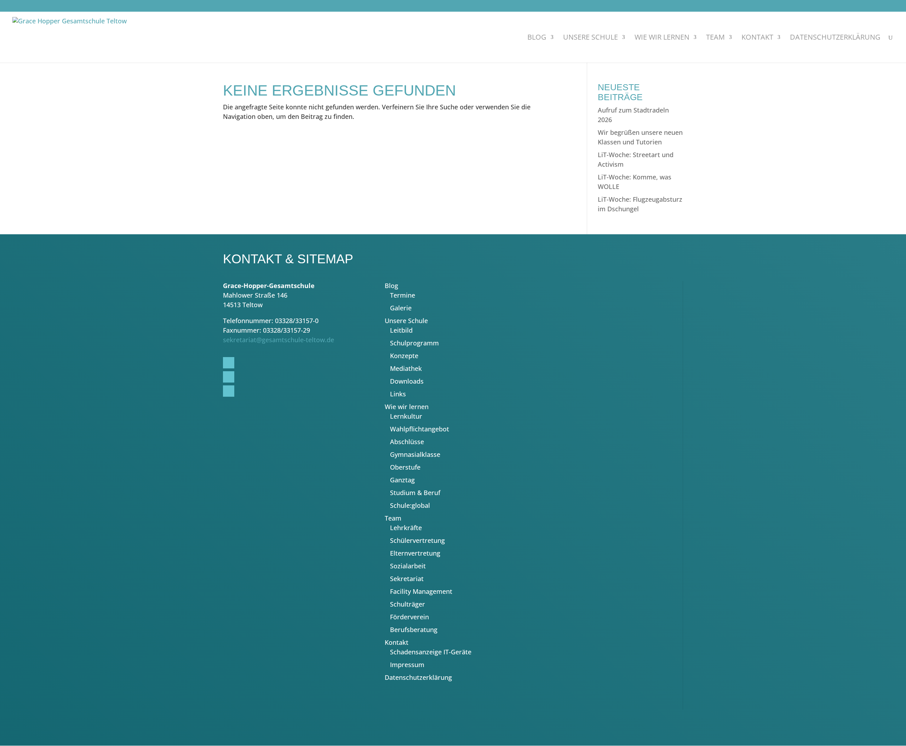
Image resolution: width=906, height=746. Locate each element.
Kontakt (757, 38)
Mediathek (406, 368)
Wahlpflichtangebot (419, 429)
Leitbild (401, 330)
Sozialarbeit (408, 566)
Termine (402, 295)
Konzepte (404, 355)
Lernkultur (406, 416)
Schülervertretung (417, 540)
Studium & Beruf (415, 492)
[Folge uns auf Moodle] (657, 7)
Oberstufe (405, 467)
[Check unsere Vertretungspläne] (649, 7)
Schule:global (410, 505)
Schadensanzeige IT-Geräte (430, 652)
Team (715, 38)
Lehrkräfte (406, 527)
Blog (536, 38)
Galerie (401, 308)
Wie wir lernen (662, 38)
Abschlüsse (407, 441)
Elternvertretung (415, 553)
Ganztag (402, 480)
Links (398, 394)
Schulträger (407, 604)
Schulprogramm (414, 343)
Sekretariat (407, 578)
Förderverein (409, 617)
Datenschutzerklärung (835, 38)
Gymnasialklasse (415, 454)
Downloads (407, 381)
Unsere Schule (590, 38)
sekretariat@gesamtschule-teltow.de (278, 339)
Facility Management (421, 591)
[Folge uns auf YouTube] (641, 7)
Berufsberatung (413, 629)
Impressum (407, 664)
